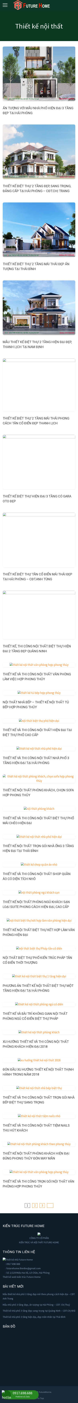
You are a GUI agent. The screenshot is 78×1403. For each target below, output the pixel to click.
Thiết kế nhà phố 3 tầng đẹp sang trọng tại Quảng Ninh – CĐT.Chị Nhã (39, 1310)
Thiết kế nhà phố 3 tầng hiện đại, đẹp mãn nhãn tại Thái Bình (34, 1316)
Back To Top (38, 1398)
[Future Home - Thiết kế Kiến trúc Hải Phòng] (31, 4)
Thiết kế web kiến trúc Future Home (22, 1277)
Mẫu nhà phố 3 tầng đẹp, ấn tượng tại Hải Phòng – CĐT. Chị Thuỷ (36, 1304)
